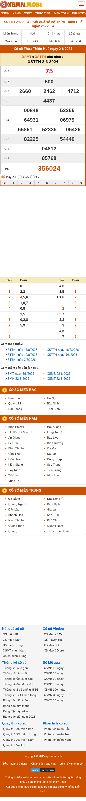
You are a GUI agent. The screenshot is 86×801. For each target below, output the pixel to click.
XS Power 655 (53, 639)
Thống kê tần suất (15, 673)
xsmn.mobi (55, 756)
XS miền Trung (13, 645)
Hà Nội (51, 398)
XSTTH (40, 57)
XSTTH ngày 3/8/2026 (20, 359)
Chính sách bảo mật (43, 763)
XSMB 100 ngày (54, 689)
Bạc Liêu (53, 437)
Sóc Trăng (54, 464)
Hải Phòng (15, 408)
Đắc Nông (53, 498)
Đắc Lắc (13, 509)
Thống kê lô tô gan (15, 668)
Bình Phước (16, 426)
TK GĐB (32, 41)
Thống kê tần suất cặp (18, 678)
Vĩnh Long (54, 475)
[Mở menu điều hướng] (81, 4)
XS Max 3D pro (54, 650)
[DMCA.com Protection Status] (43, 770)
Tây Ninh (14, 470)
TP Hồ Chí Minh (18, 432)
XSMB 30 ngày (54, 673)
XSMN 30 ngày (54, 695)
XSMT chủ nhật (13, 650)
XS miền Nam (12, 639)
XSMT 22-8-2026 (58, 378)
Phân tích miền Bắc (57, 729)
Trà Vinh (13, 475)
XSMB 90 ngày (54, 684)
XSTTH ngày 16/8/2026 (63, 349)
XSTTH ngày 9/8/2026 (62, 354)
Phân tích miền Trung (58, 734)
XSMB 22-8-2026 (58, 373)
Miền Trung (10, 33)
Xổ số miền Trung (25, 490)
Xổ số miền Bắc (23, 390)
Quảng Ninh (16, 403)
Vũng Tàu (14, 480)
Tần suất (75, 41)
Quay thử (11, 41)
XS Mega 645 (53, 634)
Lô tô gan (75, 33)
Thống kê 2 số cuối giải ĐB (21, 689)
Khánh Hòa (15, 515)
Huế (32, 33)
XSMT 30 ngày (54, 700)
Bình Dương (55, 443)
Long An (52, 432)
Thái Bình (53, 408)
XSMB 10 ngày (54, 668)
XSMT (26, 57)
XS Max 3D (51, 645)
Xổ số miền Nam (23, 418)
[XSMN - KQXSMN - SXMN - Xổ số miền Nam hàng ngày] (21, 5)
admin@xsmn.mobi (71, 763)
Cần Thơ (14, 453)
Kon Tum (53, 515)
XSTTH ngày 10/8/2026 (21, 354)
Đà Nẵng (14, 498)
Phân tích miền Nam (57, 739)
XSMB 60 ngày (54, 678)
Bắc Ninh (53, 403)
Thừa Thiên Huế (58, 531)
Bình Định (53, 504)
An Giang (14, 437)
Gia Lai (51, 509)
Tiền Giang (54, 470)
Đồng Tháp (54, 459)
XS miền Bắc (11, 634)
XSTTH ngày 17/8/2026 (21, 349)
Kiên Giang (15, 464)
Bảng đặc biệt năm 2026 (19, 716)
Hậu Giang (54, 426)
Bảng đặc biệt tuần (15, 700)
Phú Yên (52, 520)
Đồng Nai (14, 459)
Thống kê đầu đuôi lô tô (18, 684)
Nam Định (14, 398)
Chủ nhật (54, 33)
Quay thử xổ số (14, 723)
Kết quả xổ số (13, 628)
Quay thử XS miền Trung (19, 734)
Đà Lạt (51, 453)
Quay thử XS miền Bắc (18, 729)
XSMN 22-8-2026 (17, 378)
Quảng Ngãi (16, 504)
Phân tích (53, 41)
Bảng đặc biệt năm (15, 711)
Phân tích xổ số (55, 723)
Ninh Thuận (16, 520)
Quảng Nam (55, 525)
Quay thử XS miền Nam (18, 739)
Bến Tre (13, 443)
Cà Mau (52, 448)
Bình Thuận (16, 448)
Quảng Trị (14, 531)
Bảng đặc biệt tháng (16, 705)
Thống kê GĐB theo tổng (19, 695)
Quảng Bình (16, 525)
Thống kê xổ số (14, 662)
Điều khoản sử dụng (15, 763)
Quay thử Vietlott (14, 745)
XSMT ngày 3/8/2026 (19, 373)
